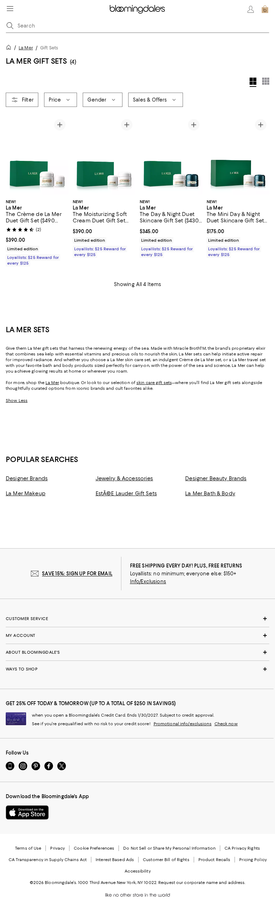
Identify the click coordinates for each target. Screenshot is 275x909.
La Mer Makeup (25, 493)
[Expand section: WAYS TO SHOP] (137, 669)
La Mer (26, 47)
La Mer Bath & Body (210, 493)
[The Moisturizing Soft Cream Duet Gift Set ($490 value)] (104, 155)
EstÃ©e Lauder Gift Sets (126, 493)
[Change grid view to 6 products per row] (265, 81)
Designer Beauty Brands (215, 478)
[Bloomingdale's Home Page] (137, 9)
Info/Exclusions (148, 581)
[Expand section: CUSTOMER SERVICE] (137, 618)
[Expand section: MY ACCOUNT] (137, 635)
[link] (37, 231)
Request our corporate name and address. (201, 882)
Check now (226, 723)
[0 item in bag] (265, 9)
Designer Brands (27, 478)
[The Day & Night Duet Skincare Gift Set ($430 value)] (171, 155)
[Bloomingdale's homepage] (10, 48)
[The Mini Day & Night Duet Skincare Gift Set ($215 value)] (238, 155)
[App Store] (27, 812)
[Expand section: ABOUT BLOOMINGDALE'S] (137, 652)
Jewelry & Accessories (124, 478)
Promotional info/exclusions (183, 723)
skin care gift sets (154, 382)
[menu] (10, 8)
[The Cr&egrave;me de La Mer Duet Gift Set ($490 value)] (37, 155)
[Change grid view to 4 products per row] (253, 82)
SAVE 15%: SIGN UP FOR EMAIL (77, 573)
